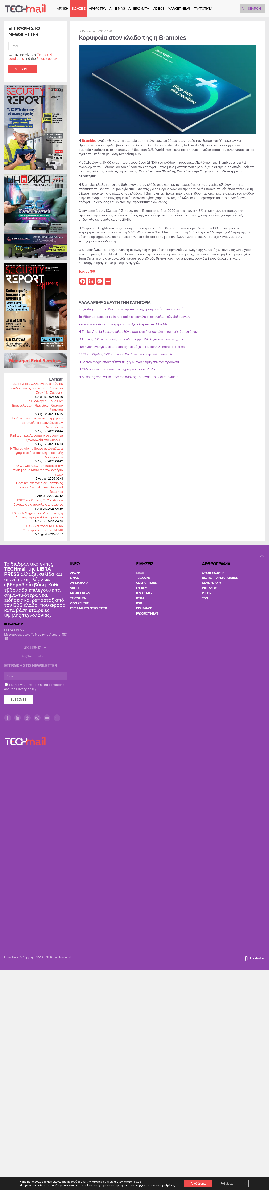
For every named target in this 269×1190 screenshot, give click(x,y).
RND (139, 603)
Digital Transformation (220, 578)
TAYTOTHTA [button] (203, 8)
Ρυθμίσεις (226, 1183)
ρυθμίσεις (168, 1185)
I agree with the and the (32, 56)
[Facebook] (7, 717)
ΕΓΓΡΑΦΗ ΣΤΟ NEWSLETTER (88, 608)
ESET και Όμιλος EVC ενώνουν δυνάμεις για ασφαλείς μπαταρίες (38, 502)
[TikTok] (27, 717)
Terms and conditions (48, 684)
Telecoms (143, 578)
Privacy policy (47, 58)
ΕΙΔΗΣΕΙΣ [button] (79, 8)
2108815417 (32, 647)
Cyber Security (213, 573)
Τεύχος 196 (87, 271)
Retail (140, 598)
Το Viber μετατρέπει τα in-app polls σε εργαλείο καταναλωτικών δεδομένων (37, 422)
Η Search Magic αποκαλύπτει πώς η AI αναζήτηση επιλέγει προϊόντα (37, 515)
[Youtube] (47, 717)
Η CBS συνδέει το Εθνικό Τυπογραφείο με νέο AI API (43, 528)
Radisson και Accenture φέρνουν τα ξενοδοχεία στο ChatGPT (36, 437)
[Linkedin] (17, 717)
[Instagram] (37, 717)
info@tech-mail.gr (32, 656)
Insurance (144, 608)
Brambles (89, 140)
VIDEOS (158, 8)
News (140, 573)
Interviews (210, 588)
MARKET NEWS (179, 8)
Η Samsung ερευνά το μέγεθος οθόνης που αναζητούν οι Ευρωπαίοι (129, 376)
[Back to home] (25, 8)
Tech (205, 598)
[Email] (57, 717)
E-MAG (120, 8)
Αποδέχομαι (198, 1183)
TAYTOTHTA (78, 598)
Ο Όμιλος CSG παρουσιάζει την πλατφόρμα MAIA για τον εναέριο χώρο (38, 470)
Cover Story (211, 583)
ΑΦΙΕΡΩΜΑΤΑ (138, 8)
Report (207, 593)
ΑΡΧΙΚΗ (62, 8)
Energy (141, 588)
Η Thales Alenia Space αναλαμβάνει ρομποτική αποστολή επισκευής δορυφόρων (36, 453)
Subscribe (22, 69)
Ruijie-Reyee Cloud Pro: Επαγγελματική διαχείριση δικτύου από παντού (37, 405)
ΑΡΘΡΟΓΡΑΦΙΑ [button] (100, 8)
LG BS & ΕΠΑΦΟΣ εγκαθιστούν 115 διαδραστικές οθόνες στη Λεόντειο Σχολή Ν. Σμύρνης (37, 388)
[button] (262, 556)
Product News (147, 613)
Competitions (146, 583)
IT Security (144, 593)
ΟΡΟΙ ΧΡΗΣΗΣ (79, 603)
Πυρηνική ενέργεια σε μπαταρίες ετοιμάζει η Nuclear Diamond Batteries (39, 487)
